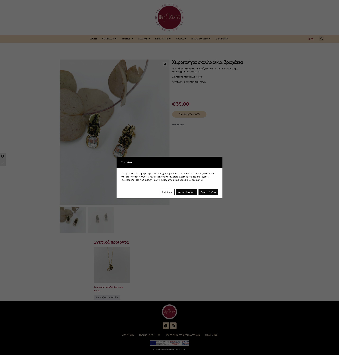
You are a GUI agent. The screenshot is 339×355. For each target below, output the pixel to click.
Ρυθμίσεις (167, 192)
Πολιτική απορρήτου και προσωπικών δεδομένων (178, 179)
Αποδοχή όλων (208, 192)
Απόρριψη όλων (186, 192)
